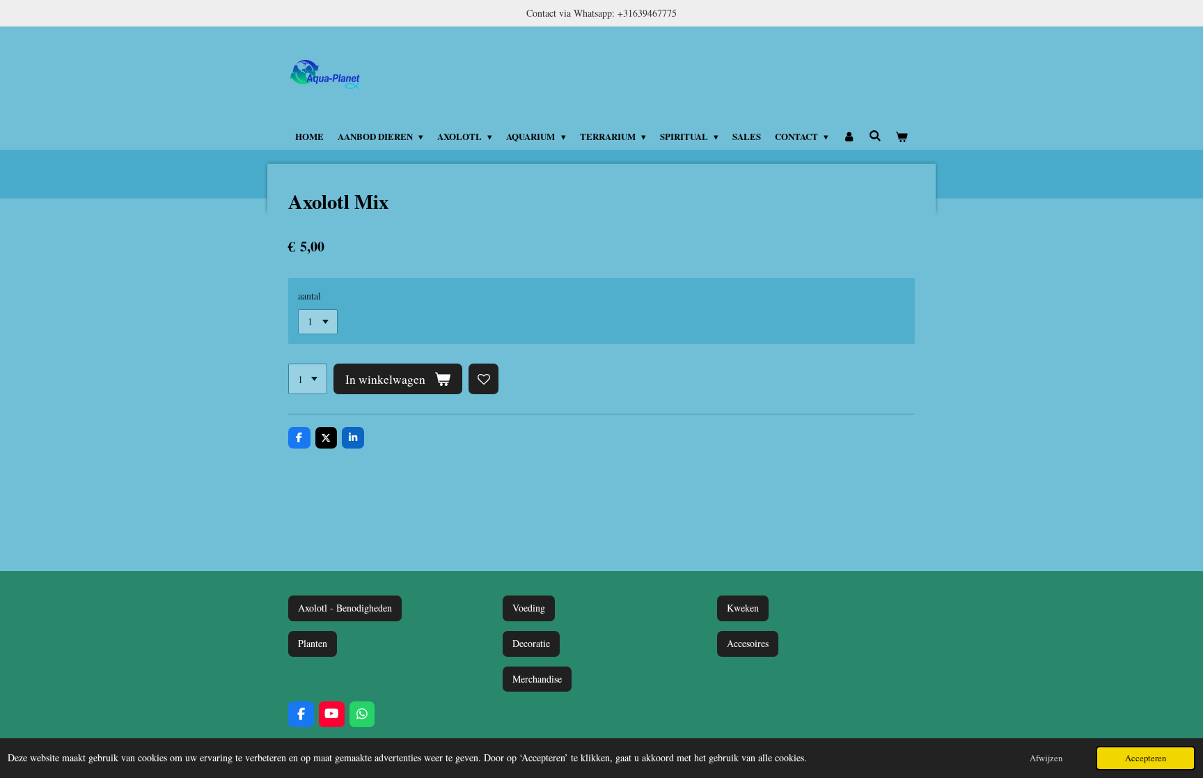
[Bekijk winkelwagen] (902, 136)
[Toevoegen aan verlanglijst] (484, 379)
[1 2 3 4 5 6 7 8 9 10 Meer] (307, 379)
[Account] (848, 136)
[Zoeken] (875, 135)
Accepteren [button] (1145, 758)
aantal (309, 295)
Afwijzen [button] (1046, 758)
